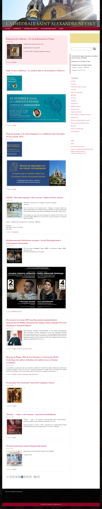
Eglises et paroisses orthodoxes (78, 151)
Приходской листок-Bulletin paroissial (80, 123)
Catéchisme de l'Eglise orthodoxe (78, 153)
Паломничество (74, 117)
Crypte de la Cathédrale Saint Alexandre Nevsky (82, 149)
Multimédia (73, 95)
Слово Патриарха (75, 131)
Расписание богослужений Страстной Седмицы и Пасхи (30, 382)
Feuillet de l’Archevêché (76, 92)
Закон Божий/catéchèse (76, 111)
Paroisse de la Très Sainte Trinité (80, 61)
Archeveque (20, 348)
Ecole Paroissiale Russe (48, 28)
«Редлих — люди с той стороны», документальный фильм (31, 414)
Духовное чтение (27, 348)
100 (35, 477)
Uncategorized (15, 232)
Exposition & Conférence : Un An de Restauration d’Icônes (30, 38)
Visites (61, 28)
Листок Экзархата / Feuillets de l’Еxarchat (81, 114)
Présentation (73, 100)
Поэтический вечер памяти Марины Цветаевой (26, 445)
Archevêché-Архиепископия (77, 146)
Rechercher (94, 48)
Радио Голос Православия (77, 128)
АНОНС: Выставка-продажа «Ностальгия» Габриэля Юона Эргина (34, 197)
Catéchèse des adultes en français (78, 86)
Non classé (73, 97)
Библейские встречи (17, 311)
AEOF (72, 143)
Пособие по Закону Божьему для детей (80, 120)
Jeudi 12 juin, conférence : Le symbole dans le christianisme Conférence (35, 70)
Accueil (7, 28)
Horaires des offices (31, 28)
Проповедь (35, 374)
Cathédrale (17, 28)
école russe (73, 89)
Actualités (14, 62)
